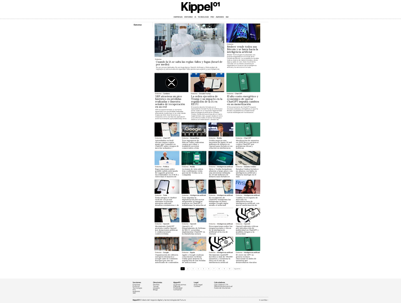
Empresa (136, 285)
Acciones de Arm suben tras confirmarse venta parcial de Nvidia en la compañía (192, 172)
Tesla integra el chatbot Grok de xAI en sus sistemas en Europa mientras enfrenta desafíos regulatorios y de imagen (167, 202)
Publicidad (177, 288)
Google (166, 252)
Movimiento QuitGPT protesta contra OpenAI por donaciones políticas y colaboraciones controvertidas (166, 230)
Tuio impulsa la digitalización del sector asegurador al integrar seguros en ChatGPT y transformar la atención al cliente (194, 202)
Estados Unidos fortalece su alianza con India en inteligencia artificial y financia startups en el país (247, 173)
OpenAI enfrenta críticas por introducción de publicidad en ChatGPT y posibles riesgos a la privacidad (247, 230)
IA (195, 17)
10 (229, 268)
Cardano (166, 94)
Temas (155, 286)
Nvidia (219, 138)
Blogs (155, 290)
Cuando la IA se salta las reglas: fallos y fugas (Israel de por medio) (189, 63)
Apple (192, 252)
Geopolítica (194, 138)
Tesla (165, 195)
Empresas (178, 17)
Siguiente (237, 268)
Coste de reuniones (222, 288)
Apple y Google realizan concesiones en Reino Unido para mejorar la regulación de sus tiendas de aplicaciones (194, 259)
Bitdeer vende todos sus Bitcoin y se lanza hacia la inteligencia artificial (242, 49)
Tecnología (203, 17)
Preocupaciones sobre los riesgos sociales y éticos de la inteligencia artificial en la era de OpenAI (220, 230)
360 (227, 17)
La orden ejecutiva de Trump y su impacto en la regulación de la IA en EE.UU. (206, 100)
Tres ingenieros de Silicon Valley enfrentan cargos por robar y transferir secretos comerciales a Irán (193, 144)
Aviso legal (198, 285)
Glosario (156, 288)
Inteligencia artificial (225, 167)
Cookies (197, 286)
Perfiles (156, 285)
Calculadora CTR (221, 285)
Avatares (220, 17)
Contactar (177, 290)
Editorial (176, 286)
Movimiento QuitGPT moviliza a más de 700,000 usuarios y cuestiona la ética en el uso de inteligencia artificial (221, 259)
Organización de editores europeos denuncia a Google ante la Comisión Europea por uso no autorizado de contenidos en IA (166, 259)
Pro (212, 17)
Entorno (188, 17)
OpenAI (166, 224)
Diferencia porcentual (223, 286)
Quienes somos (179, 285)
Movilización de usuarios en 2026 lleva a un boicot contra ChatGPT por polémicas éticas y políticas (247, 144)
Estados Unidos (250, 167)
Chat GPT (238, 94)
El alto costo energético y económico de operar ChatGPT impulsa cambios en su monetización (243, 100)
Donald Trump (205, 94)
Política (166, 167)
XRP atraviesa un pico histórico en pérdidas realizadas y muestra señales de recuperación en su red (170, 101)
